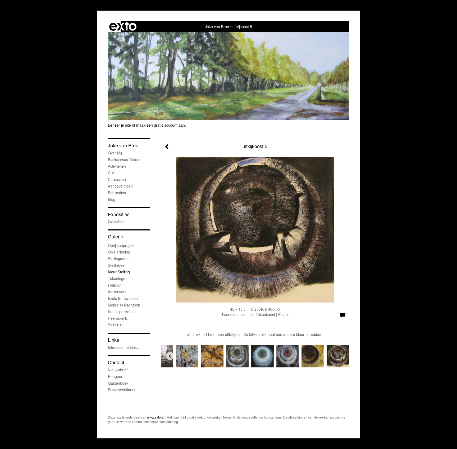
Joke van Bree (217, 26)
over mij (115, 152)
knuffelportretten (122, 311)
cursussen (117, 179)
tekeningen (117, 278)
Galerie (115, 236)
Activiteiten (117, 166)
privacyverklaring (122, 389)
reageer (115, 376)
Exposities (119, 214)
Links (113, 339)
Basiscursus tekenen (126, 159)
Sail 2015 (116, 324)
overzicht (116, 221)
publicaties (117, 192)
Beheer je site (119, 125)
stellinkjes (116, 265)
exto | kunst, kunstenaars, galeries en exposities (123, 26)
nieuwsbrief (117, 369)
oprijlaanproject (121, 245)
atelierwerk (117, 291)
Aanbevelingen (120, 186)
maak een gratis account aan (160, 125)
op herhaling (119, 252)
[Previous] (170, 356)
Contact (116, 362)
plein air (115, 285)
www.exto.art (156, 417)
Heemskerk (117, 318)
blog (111, 199)
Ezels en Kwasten (123, 298)
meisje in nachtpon (124, 305)
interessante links (123, 347)
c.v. (111, 172)
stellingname (119, 258)
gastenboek (118, 383)
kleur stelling (119, 271)
